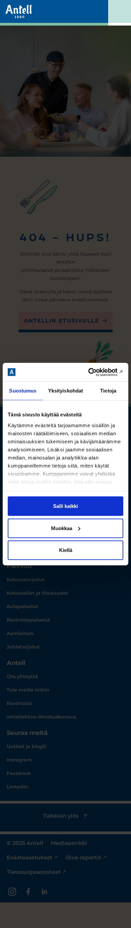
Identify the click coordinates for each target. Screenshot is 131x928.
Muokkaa (61, 528)
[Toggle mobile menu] (119, 13)
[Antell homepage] (18, 11)
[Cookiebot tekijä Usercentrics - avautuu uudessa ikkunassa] (94, 372)
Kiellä (65, 550)
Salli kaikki (65, 506)
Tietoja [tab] (108, 391)
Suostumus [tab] (22, 391)
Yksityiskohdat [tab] (65, 391)
